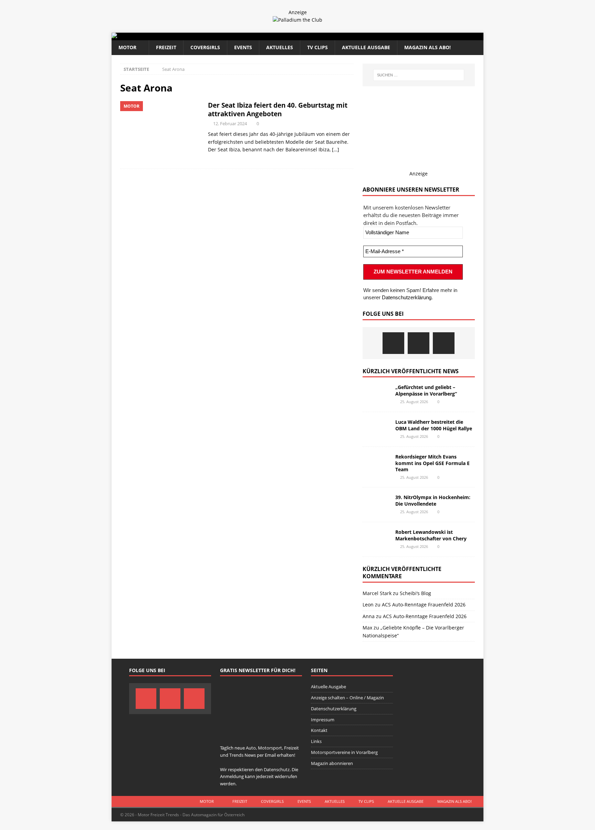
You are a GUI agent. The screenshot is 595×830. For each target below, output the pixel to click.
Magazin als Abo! (427, 47)
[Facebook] (393, 343)
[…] (335, 149)
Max (367, 627)
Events (243, 47)
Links (316, 741)
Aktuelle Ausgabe (366, 47)
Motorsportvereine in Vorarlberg (344, 752)
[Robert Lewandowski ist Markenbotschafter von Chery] (376, 539)
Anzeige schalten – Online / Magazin (347, 697)
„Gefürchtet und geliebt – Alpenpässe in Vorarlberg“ (426, 390)
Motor (127, 47)
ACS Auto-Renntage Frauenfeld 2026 (424, 604)
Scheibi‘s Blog (415, 593)
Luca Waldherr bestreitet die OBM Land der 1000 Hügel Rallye (433, 425)
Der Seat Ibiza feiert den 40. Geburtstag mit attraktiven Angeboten (277, 109)
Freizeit (166, 47)
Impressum (322, 719)
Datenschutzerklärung (406, 297)
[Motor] (160, 131)
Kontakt (319, 730)
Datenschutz (277, 769)
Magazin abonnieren (332, 763)
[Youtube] (444, 343)
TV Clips (317, 47)
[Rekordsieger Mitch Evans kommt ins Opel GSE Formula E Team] (376, 464)
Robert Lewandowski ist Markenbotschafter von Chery (431, 535)
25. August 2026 (414, 401)
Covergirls (205, 47)
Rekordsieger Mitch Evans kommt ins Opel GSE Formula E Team (432, 462)
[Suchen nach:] (418, 75)
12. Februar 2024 (230, 123)
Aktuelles (279, 47)
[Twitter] (418, 343)
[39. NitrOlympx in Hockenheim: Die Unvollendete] (376, 504)
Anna (369, 616)
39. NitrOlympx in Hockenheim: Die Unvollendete (432, 500)
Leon (368, 604)
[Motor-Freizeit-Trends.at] (142, 36)
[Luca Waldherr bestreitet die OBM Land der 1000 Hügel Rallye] (376, 429)
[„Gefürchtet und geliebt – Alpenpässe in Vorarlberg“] (376, 394)
